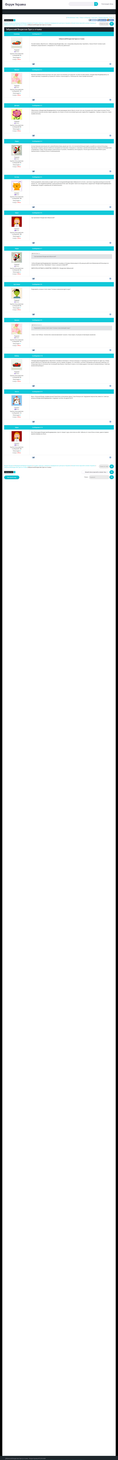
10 (41, 356)
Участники (94, 17)
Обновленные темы (73, 17)
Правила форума (103, 17)
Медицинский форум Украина (23, 23)
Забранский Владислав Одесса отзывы (15, 25)
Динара (16, 105)
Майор (17, 356)
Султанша (17, 284)
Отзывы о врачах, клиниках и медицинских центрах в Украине (51, 23)
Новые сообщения (85, 17)
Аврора (16, 70)
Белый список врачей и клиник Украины (83, 23)
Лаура (17, 141)
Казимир (17, 34)
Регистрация (105, 4)
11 (41, 391)
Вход (111, 4)
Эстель (16, 177)
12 (41, 427)
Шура (17, 213)
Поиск (111, 17)
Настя (17, 391)
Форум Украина (8, 23)
